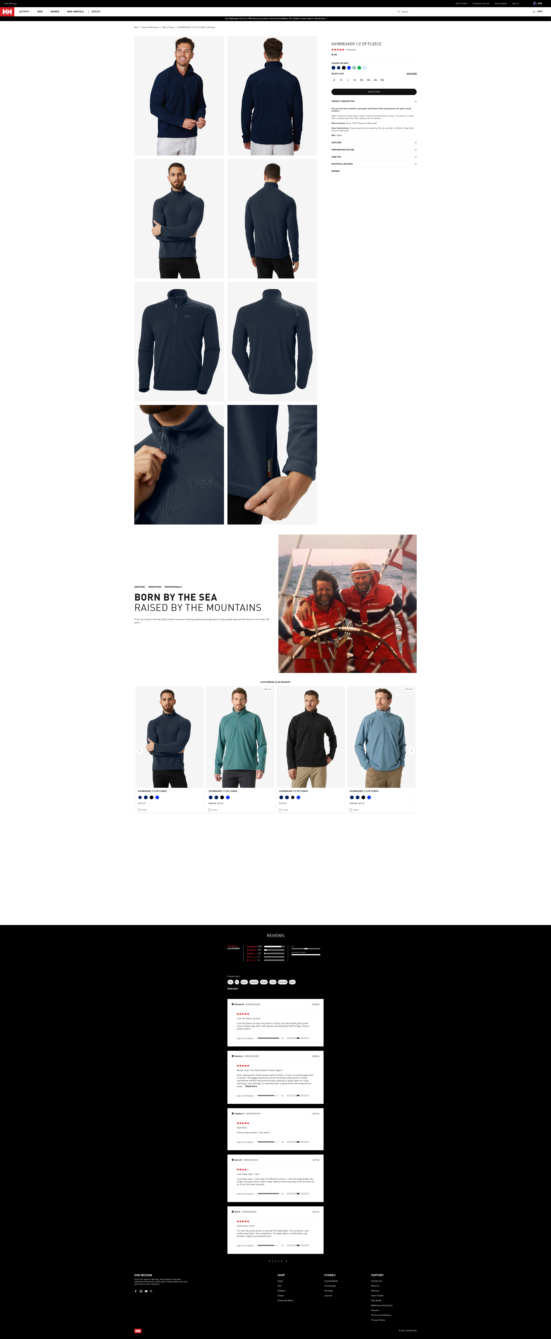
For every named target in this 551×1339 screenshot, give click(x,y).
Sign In (515, 4)
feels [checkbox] (292, 982)
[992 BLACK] (344, 68)
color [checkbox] (272, 982)
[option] (334, 80)
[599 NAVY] (333, 68)
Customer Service (481, 4)
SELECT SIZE (337, 74)
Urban (281, 1296)
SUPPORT (377, 1275)
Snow (280, 1281)
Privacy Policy (378, 1320)
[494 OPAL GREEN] (354, 68)
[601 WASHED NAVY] (364, 68)
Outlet (96, 12)
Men (39, 12)
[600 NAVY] (339, 68)
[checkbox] (142, 810)
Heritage (328, 1291)
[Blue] (349, 68)
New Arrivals (75, 12)
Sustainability (331, 1281)
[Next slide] (411, 750)
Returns (375, 1286)
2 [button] (272, 1261)
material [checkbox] (282, 982)
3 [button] (275, 1261)
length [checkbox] (263, 982)
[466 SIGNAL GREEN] (359, 68)
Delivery (375, 1291)
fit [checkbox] (237, 982)
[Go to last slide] (139, 750)
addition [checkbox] (254, 982)
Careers (375, 1310)
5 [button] (281, 1261)
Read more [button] (251, 1086)
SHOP (281, 1275)
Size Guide (376, 1301)
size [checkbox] (230, 982)
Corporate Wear (285, 1301)
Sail (279, 1286)
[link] (343, 50)
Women (55, 12)
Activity (24, 12)
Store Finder (461, 4)
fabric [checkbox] (244, 982)
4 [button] (278, 1261)
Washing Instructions (382, 1305)
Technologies (501, 4)
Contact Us (376, 1281)
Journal (328, 1296)
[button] (265, 946)
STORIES (330, 1275)
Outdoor (282, 1291)
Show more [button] (232, 988)
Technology (330, 1286)
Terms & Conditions (381, 1315)
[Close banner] (549, 19)
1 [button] (269, 1261)
